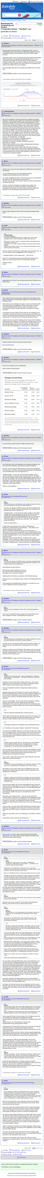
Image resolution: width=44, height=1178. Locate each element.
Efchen (6, 456)
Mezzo (6, 161)
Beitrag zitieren (36, 105)
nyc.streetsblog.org (8, 345)
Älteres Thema (18, 1154)
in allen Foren (22, 38)
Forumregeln (32, 1173)
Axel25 (6, 997)
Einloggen (24, 1)
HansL (6, 290)
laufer (6, 225)
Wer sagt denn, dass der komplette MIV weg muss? (14, 496)
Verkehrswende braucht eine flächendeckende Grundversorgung (18, 1082)
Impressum (11, 1173)
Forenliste (5, 36)
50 (15, 38)
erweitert (40, 25)
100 (18, 38)
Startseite (3, 20)
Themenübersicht (15, 36)
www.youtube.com (8, 834)
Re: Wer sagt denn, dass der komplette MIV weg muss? (15, 668)
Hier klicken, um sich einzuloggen (11, 1167)
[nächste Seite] (42, 40)
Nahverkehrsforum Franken (14, 20)
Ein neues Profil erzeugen (36, 1)
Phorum (14, 1175)
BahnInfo (35, 1175)
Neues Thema (27, 36)
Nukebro (14, 31)
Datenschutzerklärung (21, 1173)
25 (13, 38)
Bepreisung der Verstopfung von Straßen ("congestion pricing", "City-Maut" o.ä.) (22, 45)
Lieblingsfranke (9, 111)
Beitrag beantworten (25, 105)
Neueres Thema (7, 1154)
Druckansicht (22, 1157)
